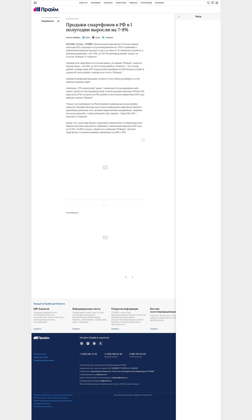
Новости (83, 3)
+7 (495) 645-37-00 (88, 354)
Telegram (109, 37)
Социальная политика (42, 404)
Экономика (96, 3)
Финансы (133, 3)
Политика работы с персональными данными (50, 398)
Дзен (97, 37)
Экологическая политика (43, 406)
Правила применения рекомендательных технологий (53, 401)
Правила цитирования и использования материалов (53, 395)
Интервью (159, 3)
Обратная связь (41, 357)
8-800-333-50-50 (137, 355)
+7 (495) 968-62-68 (113, 355)
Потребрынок (72, 213)
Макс (88, 37)
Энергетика (121, 3)
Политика (108, 3)
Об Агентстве (40, 354)
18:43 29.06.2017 (72, 19)
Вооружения (146, 3)
